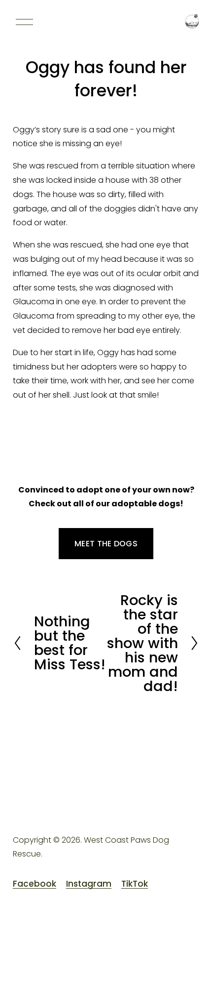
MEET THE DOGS (106, 543)
